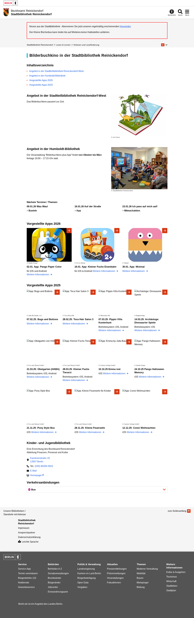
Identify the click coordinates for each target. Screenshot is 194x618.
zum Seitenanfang (177, 511)
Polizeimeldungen (116, 573)
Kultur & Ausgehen (175, 572)
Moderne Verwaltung (147, 569)
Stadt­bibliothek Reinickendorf (40, 45)
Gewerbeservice (26, 587)
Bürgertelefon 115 (27, 578)
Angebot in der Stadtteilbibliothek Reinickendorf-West (56, 71)
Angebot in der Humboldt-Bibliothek (47, 75)
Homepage (35, 475)
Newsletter (125, 26)
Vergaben (82, 587)
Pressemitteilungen (117, 569)
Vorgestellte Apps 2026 (41, 80)
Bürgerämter (54, 582)
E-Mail (33, 470)
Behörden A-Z (55, 569)
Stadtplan (171, 590)
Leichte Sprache (30, 542)
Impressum (23, 528)
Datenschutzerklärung (29, 537)
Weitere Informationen (38, 274)
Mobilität (141, 573)
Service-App (24, 569)
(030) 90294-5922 (44, 466)
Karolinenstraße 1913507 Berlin (40, 460)
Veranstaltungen (115, 578)
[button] (164, 44)
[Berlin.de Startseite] (10, 3)
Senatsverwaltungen (58, 573)
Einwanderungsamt (58, 592)
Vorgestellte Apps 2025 (41, 85)
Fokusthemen (114, 582)
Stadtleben (171, 586)
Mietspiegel (142, 582)
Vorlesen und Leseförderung (86, 45)
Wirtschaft (171, 581)
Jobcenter (53, 587)
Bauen (140, 578)
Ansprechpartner (26, 532)
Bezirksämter (54, 578)
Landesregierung (86, 569)
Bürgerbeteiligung (86, 578)
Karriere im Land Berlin (89, 573)
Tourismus (171, 576)
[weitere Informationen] (6, 12)
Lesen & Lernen (63, 45)
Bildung (141, 587)
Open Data (82, 582)
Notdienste (23, 582)
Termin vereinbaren (28, 573)
